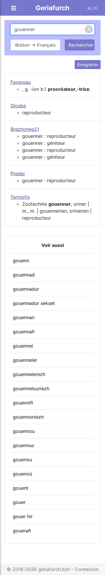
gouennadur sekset (34, 303)
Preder (17, 173)
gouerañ (22, 531)
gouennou (24, 431)
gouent (20, 488)
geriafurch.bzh (54, 569)
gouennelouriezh (31, 388)
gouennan (23, 317)
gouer (19, 502)
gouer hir (23, 516)
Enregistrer (87, 64)
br (89, 8)
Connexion (87, 569)
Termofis (20, 197)
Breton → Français (35, 45)
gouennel (23, 346)
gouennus (23, 445)
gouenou (22, 459)
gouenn (21, 260)
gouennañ (23, 331)
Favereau (20, 82)
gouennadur (26, 289)
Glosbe (18, 106)
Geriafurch (52, 8)
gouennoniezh (28, 417)
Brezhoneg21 (24, 129)
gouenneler (25, 360)
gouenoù (22, 474)
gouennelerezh (29, 374)
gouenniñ (23, 403)
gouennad (24, 275)
